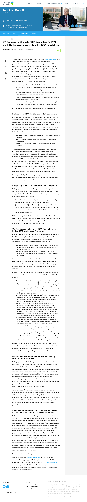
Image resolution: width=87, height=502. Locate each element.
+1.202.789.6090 (9, 22)
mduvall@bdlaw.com (24, 20)
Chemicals (15, 460)
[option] (65, 19)
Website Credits (30, 489)
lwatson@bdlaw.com (21, 27)
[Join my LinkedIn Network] (81, 26)
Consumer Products (51, 462)
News (14, 33)
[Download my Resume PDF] (72, 26)
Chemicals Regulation (34, 457)
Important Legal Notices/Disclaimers (32, 485)
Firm (66, 3)
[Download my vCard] (77, 26)
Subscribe (8, 492)
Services (39, 3)
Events (34, 33)
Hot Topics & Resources (53, 3)
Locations (28, 482)
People (30, 3)
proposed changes (50, 59)
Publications (24, 33)
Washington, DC (10, 20)
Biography (6, 33)
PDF (58, 50)
